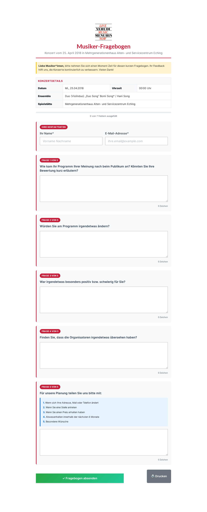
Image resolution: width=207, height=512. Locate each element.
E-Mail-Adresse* (117, 133)
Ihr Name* (47, 133)
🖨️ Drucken (159, 476)
